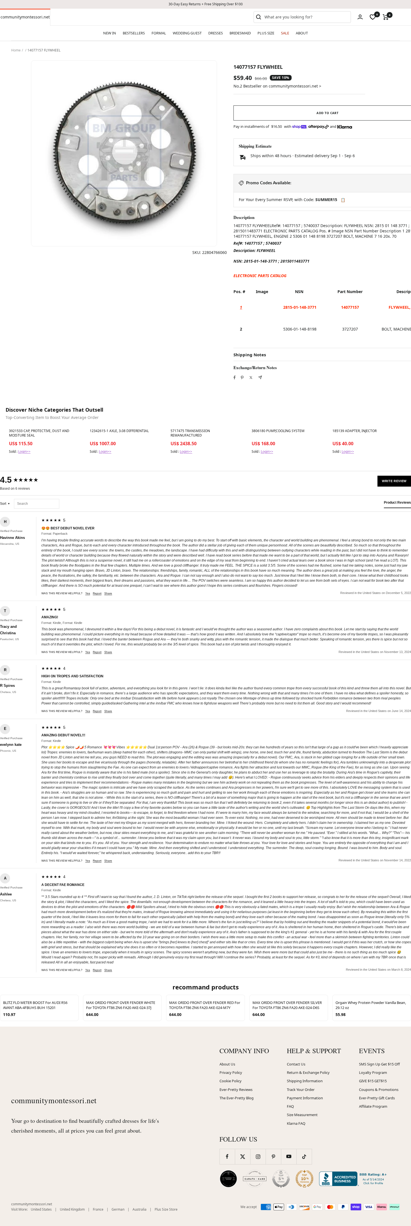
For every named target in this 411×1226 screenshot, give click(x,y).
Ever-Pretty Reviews (235, 1089)
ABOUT (302, 33)
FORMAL (159, 33)
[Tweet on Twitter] (251, 377)
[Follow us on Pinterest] (273, 1156)
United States (41, 1209)
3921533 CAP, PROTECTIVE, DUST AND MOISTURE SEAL (39, 433)
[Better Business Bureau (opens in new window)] (354, 1178)
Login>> (24, 451)
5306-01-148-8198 (299, 329)
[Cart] (386, 17)
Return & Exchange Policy (308, 1072)
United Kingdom (72, 1209)
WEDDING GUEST (187, 33)
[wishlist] (372, 17)
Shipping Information (305, 1080)
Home (16, 50)
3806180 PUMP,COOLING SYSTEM (278, 431)
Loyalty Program (373, 1072)
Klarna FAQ (296, 1123)
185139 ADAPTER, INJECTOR (354, 431)
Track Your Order (301, 1089)
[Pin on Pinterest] (242, 377)
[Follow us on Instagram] (258, 1156)
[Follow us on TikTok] (304, 1156)
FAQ (290, 1106)
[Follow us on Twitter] (242, 1156)
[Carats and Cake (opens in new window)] (254, 1179)
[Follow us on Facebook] (227, 1156)
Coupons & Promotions (378, 1089)
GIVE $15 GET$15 (373, 1080)
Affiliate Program (373, 1106)
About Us (227, 1064)
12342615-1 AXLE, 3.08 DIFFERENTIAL (119, 431)
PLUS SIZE (266, 33)
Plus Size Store (166, 1209)
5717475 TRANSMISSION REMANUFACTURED (190, 433)
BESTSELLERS (134, 33)
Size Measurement (302, 1114)
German (118, 1209)
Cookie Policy (230, 1080)
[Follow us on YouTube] (288, 1156)
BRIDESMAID (240, 33)
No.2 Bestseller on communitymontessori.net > (277, 86)
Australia (140, 1209)
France (98, 1209)
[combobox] (306, 17)
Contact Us (296, 1064)
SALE (285, 33)
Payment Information (305, 1097)
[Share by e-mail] (260, 377)
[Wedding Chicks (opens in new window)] (228, 1179)
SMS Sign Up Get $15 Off (379, 1064)
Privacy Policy (230, 1072)
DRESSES (215, 33)
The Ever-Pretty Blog (236, 1097)
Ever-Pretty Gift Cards (377, 1097)
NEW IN (109, 33)
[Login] (360, 17)
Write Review (394, 481)
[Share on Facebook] (234, 377)
